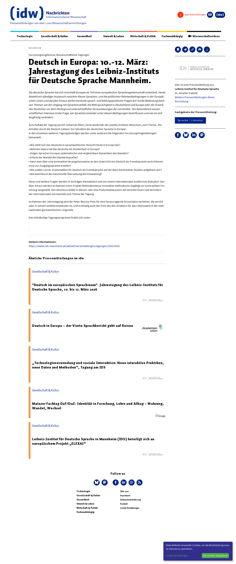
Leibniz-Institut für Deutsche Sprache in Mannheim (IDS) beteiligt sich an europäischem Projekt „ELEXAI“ (93, 441)
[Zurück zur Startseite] (48, 15)
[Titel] (178, 49)
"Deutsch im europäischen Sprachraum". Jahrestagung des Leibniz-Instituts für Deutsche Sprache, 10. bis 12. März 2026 (97, 287)
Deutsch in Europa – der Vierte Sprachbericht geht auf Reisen (82, 325)
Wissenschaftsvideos (205, 36)
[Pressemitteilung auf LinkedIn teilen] (194, 135)
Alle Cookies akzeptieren (215, 555)
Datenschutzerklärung (130, 499)
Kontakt (124, 503)
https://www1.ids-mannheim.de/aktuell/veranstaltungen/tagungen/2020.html (74, 246)
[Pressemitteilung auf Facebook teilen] (178, 135)
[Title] (192, 49)
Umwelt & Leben (113, 36)
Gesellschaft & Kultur (54, 36)
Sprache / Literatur (190, 120)
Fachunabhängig (172, 36)
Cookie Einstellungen (129, 507)
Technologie (25, 36)
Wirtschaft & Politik (143, 36)
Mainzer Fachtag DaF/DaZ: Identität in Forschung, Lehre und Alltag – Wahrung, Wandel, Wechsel (98, 406)
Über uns (124, 491)
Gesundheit (84, 36)
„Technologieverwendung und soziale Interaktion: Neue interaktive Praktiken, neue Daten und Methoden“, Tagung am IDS (98, 365)
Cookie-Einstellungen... (177, 555)
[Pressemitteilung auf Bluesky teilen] (186, 135)
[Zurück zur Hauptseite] (220, 15)
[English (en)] (210, 15)
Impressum (125, 495)
